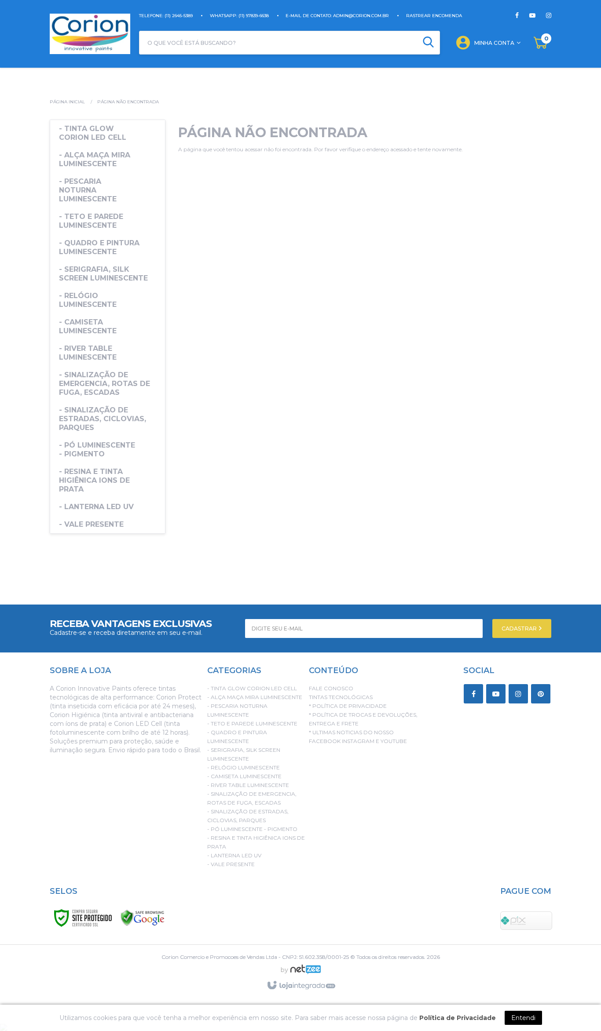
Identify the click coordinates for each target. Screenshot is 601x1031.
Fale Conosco (331, 688)
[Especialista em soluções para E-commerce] (305, 973)
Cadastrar (520, 628)
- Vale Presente (231, 864)
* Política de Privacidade (348, 706)
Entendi (523, 1018)
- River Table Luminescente (248, 785)
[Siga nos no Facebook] (517, 15)
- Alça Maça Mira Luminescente (254, 697)
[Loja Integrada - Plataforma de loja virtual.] (300, 985)
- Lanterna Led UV (234, 855)
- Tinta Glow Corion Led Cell (252, 688)
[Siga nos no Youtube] (527, 15)
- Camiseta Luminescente (244, 776)
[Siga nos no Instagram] (543, 15)
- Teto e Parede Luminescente (252, 723)
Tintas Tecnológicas (341, 697)
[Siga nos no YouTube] (497, 694)
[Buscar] (428, 43)
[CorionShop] (90, 34)
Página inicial (67, 102)
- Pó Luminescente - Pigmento (252, 829)
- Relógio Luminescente (243, 767)
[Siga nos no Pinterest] (542, 694)
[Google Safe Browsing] (143, 917)
